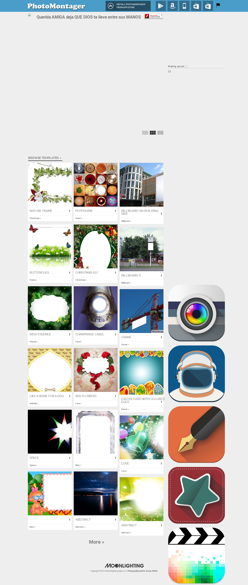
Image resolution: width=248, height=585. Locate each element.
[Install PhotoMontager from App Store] (184, 6)
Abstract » (80, 527)
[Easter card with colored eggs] (141, 373)
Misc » (78, 465)
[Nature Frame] (50, 185)
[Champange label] (96, 308)
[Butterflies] (50, 246)
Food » (78, 342)
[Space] (50, 432)
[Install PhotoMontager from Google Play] (161, 6)
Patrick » (34, 342)
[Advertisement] (89, 27)
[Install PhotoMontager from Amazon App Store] (173, 6)
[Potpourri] (96, 185)
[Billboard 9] (141, 249)
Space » (33, 465)
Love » (78, 403)
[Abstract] (96, 493)
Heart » (78, 218)
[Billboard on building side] (141, 185)
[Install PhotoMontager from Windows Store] (196, 6)
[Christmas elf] (96, 246)
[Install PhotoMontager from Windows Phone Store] (208, 6)
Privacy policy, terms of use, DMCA (142, 571)
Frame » (33, 280)
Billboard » (126, 221)
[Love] (141, 437)
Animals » (34, 403)
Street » (125, 344)
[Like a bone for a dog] (50, 370)
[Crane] (141, 311)
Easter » (125, 409)
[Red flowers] (96, 370)
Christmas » (35, 218)
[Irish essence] (50, 308)
